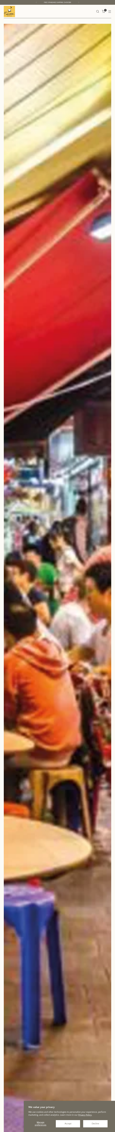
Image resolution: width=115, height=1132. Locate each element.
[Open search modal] (98, 11)
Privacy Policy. (85, 1115)
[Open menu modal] (110, 11)
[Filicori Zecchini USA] (9, 11)
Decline (95, 1123)
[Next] (79, 2)
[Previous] (36, 2)
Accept (68, 1123)
